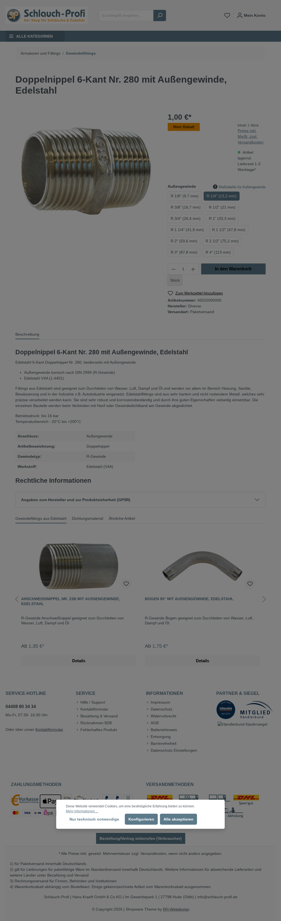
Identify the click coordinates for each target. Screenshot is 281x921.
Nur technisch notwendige (94, 819)
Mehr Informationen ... (82, 811)
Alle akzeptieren (178, 819)
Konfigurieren (141, 819)
